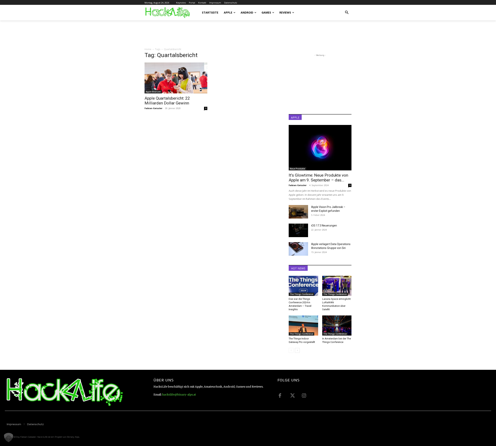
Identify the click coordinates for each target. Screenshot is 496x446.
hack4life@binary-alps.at (179, 394)
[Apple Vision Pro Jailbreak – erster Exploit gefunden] (298, 212)
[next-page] (297, 350)
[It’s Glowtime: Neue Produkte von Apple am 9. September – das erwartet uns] (320, 147)
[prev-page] (291, 350)
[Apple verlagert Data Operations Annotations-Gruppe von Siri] (298, 249)
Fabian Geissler (153, 108)
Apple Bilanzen (153, 91)
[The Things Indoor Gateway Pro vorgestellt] (303, 325)
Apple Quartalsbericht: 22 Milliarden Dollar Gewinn (167, 100)
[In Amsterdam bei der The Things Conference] (337, 325)
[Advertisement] (215, 33)
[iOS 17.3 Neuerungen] (298, 230)
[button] (346, 12)
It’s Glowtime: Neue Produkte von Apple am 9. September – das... (318, 177)
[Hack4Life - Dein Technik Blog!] (64, 392)
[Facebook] (279, 395)
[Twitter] (291, 395)
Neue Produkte (297, 168)
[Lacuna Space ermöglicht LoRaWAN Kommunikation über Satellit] (337, 286)
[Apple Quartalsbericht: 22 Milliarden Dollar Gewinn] (176, 77)
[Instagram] (304, 395)
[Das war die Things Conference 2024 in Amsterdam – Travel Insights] (303, 286)
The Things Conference (301, 294)
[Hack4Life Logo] (167, 12)
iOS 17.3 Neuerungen (324, 225)
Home (148, 49)
